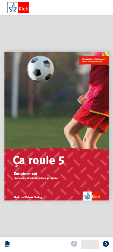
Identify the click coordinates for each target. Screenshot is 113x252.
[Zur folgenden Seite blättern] (106, 244)
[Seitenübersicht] (7, 244)
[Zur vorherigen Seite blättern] (74, 244)
